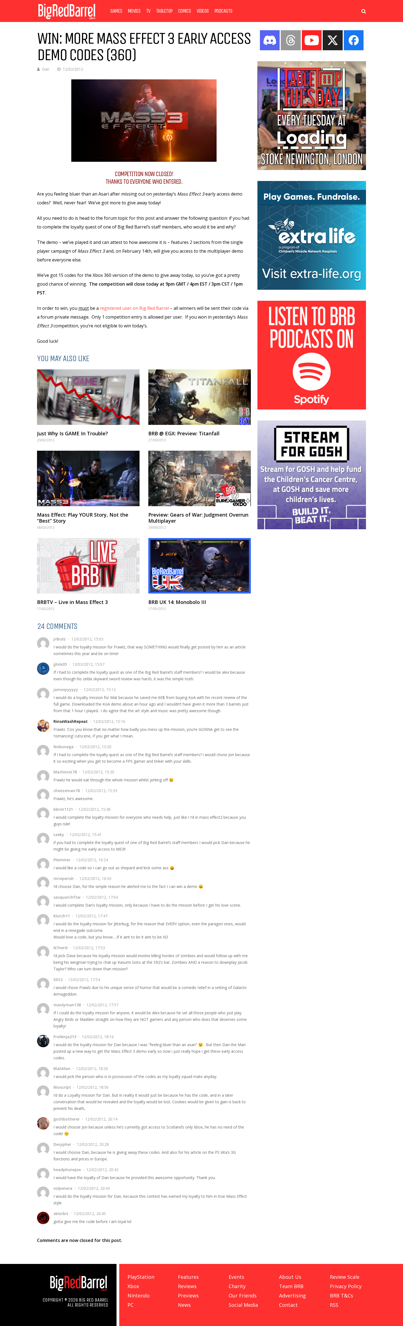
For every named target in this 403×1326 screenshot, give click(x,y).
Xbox (133, 1286)
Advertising (292, 1295)
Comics (184, 11)
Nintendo (138, 1295)
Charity (237, 1286)
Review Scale (344, 1277)
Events (236, 1277)
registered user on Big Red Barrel (134, 308)
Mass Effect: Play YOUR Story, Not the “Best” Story (82, 517)
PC (130, 1305)
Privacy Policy (346, 1286)
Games (116, 11)
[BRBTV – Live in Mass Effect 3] (88, 566)
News (184, 1305)
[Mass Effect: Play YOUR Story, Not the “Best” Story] (88, 478)
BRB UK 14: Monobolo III (177, 602)
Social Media (243, 1305)
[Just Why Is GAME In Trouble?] (88, 397)
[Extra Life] (311, 288)
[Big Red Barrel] (67, 20)
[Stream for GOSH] (311, 528)
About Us (290, 1277)
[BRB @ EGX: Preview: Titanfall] (199, 397)
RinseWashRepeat (70, 721)
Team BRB (291, 1286)
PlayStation (140, 1277)
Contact (288, 1305)
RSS (334, 1305)
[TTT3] (311, 168)
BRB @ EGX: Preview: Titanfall (184, 433)
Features (188, 1277)
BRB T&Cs (341, 1295)
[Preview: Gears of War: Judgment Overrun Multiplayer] (199, 478)
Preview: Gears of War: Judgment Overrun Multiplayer (198, 517)
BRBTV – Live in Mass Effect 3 (72, 602)
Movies (134, 11)
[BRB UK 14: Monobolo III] (199, 566)
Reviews (187, 1286)
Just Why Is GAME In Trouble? (72, 433)
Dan (45, 69)
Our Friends (243, 1295)
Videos (203, 11)
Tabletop (164, 11)
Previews (188, 1295)
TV (148, 11)
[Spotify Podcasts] (311, 408)
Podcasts (223, 11)
